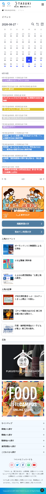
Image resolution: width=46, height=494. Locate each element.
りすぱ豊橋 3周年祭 (23, 260)
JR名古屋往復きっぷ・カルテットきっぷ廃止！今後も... (28, 297)
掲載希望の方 (23, 223)
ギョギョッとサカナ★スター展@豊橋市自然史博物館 (23, 99)
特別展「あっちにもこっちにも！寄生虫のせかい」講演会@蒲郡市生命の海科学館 (22, 148)
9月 (41, 179)
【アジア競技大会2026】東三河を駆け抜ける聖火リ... (28, 312)
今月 (23, 179)
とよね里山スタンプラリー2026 (16, 80)
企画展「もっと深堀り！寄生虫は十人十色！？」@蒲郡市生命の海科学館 (23, 137)
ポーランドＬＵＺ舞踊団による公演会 (28, 247)
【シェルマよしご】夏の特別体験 (16, 109)
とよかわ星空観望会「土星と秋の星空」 (28, 276)
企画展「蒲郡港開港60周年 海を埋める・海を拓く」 (22, 159)
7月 (5, 179)
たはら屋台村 (8, 89)
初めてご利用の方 (23, 231)
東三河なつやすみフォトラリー (15, 118)
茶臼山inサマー (9, 127)
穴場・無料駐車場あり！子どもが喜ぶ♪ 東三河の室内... (28, 327)
